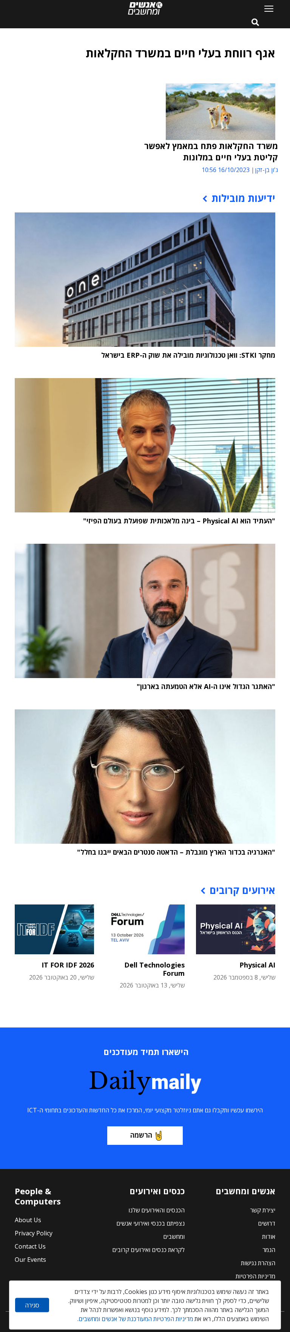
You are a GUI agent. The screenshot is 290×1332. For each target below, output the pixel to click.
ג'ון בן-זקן (266, 170)
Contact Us (30, 1246)
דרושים (266, 1223)
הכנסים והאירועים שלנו (156, 1210)
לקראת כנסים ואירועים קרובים (148, 1250)
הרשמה (141, 1135)
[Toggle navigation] (265, 8)
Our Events (30, 1259)
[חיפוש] (255, 23)
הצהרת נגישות (258, 1263)
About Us (28, 1220)
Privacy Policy (33, 1233)
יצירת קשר (262, 1210)
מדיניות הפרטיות (255, 1276)
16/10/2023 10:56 (226, 170)
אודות (268, 1236)
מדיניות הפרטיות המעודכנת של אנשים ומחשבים (136, 1319)
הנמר (268, 1250)
